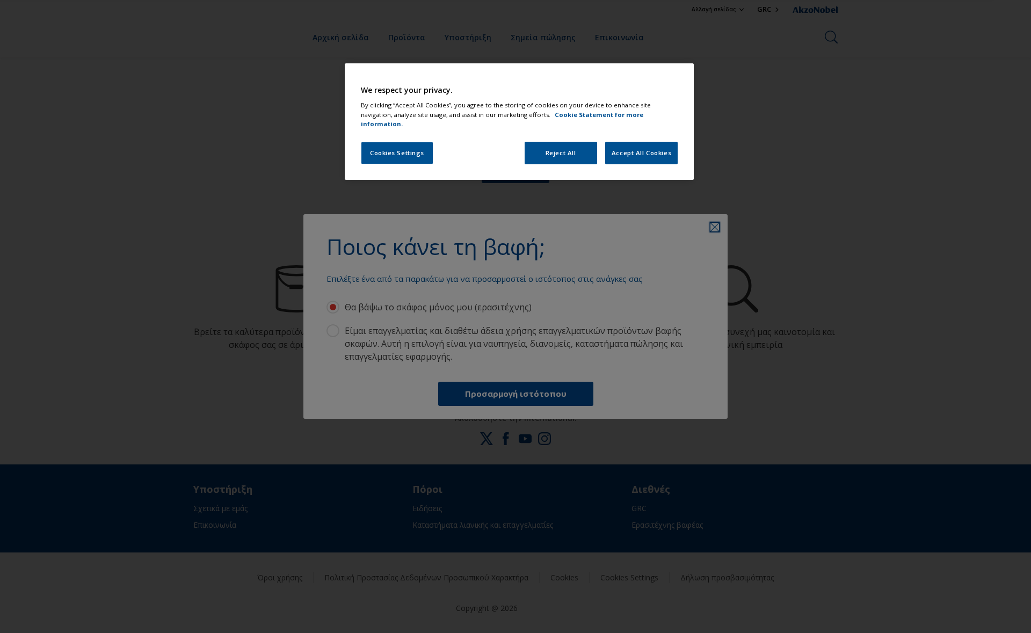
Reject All (561, 153)
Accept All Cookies (641, 153)
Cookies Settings (397, 153)
